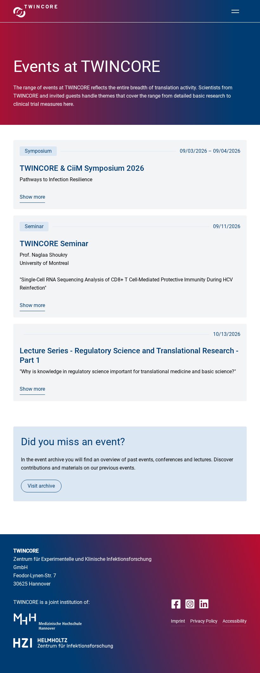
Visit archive (41, 486)
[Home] (35, 11)
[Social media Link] (176, 603)
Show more (32, 197)
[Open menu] (235, 11)
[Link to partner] (47, 621)
